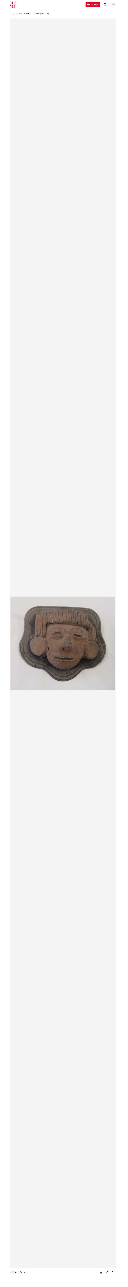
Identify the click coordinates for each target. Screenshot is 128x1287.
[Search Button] (105, 4)
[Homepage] (13, 5)
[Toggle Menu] (113, 4)
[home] (11, 14)
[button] (62, 643)
